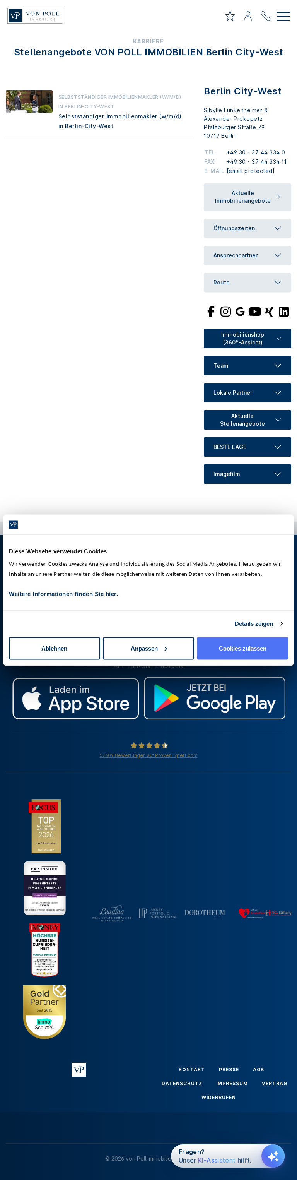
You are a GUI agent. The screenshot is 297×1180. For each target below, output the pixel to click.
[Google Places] (240, 311)
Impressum (232, 1083)
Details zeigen (254, 623)
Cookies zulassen (242, 648)
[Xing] (269, 311)
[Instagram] (225, 311)
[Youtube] (254, 311)
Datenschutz (182, 1083)
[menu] (283, 17)
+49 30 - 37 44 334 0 (256, 152)
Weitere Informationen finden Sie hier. (63, 593)
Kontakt (192, 1069)
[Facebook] (211, 311)
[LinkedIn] (284, 311)
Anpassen (144, 648)
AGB (258, 1069)
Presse (229, 1069)
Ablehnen (54, 648)
